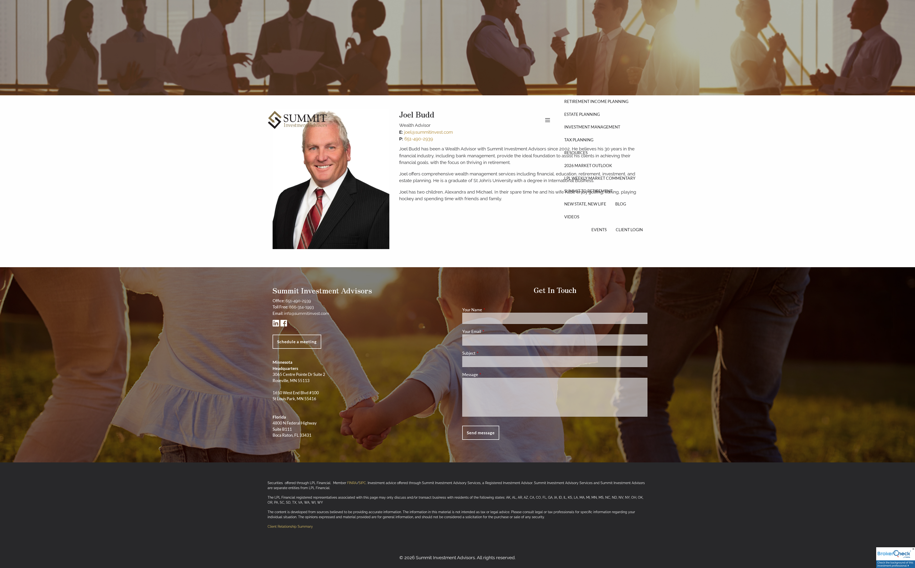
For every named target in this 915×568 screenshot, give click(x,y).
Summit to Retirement (588, 191)
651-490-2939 (298, 300)
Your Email (490, 331)
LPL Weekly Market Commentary (599, 178)
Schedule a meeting (297, 341)
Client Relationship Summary (290, 526)
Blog (620, 203)
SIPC (362, 483)
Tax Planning (578, 139)
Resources (576, 152)
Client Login (629, 229)
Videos (571, 216)
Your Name (490, 309)
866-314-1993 (301, 307)
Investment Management (592, 126)
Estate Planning (582, 114)
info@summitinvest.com (306, 313)
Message (488, 374)
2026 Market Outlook (588, 165)
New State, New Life (585, 203)
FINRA (352, 483)
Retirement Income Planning (596, 101)
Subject (487, 353)
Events (599, 229)
